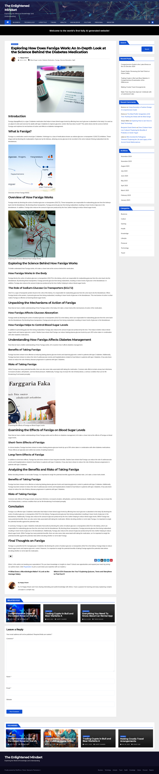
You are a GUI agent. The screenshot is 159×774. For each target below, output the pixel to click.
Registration (28, 567)
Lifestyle (43, 22)
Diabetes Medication (48, 60)
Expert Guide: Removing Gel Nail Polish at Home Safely (60, 739)
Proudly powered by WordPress (13, 770)
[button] (149, 22)
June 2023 (124, 176)
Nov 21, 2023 (51, 744)
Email (8, 688)
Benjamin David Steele (128, 127)
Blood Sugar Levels (36, 60)
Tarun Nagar (98, 619)
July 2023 (124, 171)
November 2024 (126, 156)
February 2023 (126, 195)
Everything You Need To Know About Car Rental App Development (97, 615)
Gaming (123, 224)
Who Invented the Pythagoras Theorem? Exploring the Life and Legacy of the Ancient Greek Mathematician (136, 139)
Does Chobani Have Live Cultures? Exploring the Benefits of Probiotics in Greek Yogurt (136, 130)
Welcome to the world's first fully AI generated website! (79, 30)
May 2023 (124, 180)
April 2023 (124, 185)
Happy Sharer (24, 58)
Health (63, 22)
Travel (53, 22)
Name (8, 676)
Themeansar (36, 770)
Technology (29, 22)
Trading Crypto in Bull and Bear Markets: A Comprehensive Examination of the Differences (135, 80)
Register (110, 22)
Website (9, 699)
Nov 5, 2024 (13, 744)
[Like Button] (10, 556)
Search (123, 43)
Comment (10, 638)
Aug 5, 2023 (88, 744)
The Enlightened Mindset (23, 757)
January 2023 (125, 200)
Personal (99, 22)
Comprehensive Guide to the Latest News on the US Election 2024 (22, 615)
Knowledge (75, 22)
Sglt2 (73, 60)
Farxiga (57, 60)
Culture (87, 22)
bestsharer (23, 619)
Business (16, 22)
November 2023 (126, 161)
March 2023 (125, 190)
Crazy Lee (62, 744)
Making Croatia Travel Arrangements (133, 87)
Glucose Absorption (65, 60)
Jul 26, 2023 (126, 744)
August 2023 (125, 166)
